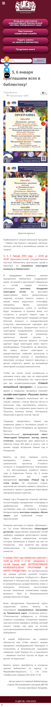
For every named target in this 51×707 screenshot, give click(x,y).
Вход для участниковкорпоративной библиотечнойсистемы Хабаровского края (25, 23)
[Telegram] (6, 69)
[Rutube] (7, 75)
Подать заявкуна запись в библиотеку (25, 40)
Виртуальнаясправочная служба (26, 32)
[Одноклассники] (6, 58)
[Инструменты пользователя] (44, 93)
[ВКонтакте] (6, 64)
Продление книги (25, 49)
